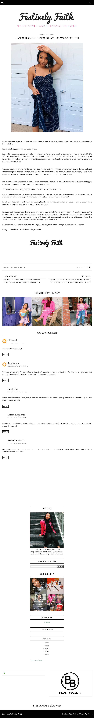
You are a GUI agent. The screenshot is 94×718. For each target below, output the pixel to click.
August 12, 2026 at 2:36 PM (17, 417)
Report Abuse (36, 660)
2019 (47, 651)
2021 (47, 646)
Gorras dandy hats (16, 415)
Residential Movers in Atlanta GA (14, 374)
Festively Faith (15, 714)
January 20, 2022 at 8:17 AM (18, 366)
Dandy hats (13, 389)
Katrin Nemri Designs (82, 714)
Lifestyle (21, 267)
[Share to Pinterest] (87, 267)
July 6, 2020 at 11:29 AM (16, 343)
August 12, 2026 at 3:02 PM (17, 443)
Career (14, 267)
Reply (5, 354)
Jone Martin (13, 363)
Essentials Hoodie (16, 441)
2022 (47, 643)
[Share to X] (85, 267)
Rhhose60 (12, 340)
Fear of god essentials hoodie (25, 449)
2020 (47, 648)
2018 (47, 654)
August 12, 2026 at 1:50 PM (17, 392)
